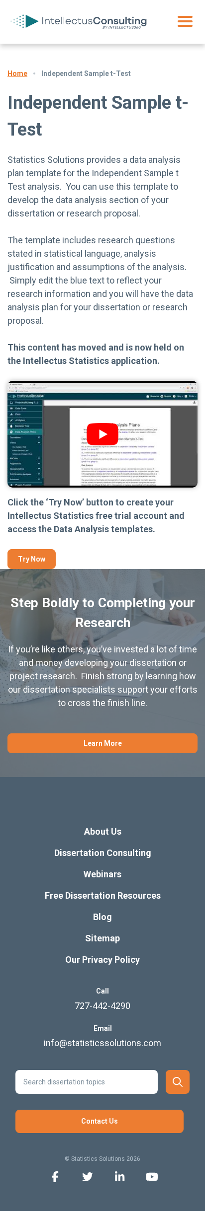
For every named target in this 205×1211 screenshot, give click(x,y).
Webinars (102, 874)
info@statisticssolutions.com (102, 1043)
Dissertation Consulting (102, 853)
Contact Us (99, 1121)
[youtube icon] (152, 1176)
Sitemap (102, 938)
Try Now (31, 559)
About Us (102, 831)
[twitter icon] (87, 1176)
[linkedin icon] (119, 1176)
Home (17, 73)
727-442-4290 (102, 1005)
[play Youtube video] (102, 434)
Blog (102, 917)
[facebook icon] (55, 1176)
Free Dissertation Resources (103, 895)
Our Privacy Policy (102, 959)
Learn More (103, 743)
